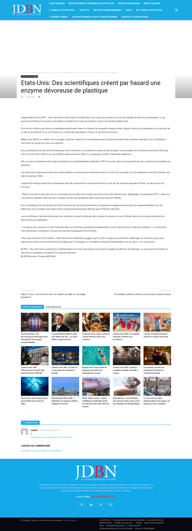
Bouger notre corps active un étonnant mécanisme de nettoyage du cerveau (94, 370)
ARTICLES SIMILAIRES (32, 307)
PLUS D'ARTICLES (53, 307)
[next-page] (27, 412)
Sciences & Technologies (39, 72)
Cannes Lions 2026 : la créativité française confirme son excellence (126, 337)
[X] (30, 108)
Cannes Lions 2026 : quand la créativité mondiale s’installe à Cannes (125, 370)
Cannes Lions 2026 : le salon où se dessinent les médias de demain (64, 370)
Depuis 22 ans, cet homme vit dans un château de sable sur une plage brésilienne (53, 295)
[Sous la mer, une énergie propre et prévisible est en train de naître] (34, 386)
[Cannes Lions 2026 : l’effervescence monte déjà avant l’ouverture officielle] (34, 355)
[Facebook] (24, 108)
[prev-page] (22, 412)
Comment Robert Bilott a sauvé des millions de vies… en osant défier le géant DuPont (64, 337)
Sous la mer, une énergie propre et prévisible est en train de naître (34, 401)
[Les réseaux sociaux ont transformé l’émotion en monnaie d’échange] (157, 355)
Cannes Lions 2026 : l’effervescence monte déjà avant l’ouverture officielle (32, 370)
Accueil (24, 72)
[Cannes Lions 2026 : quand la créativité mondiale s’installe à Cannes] (126, 355)
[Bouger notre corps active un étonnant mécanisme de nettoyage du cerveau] (96, 355)
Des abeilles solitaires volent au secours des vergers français (142, 294)
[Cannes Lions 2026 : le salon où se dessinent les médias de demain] (65, 355)
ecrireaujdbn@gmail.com (103, 496)
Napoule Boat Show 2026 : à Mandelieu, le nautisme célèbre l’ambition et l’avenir (65, 401)
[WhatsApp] (43, 108)
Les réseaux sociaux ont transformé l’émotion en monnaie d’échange (154, 370)
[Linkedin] (49, 108)
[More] (56, 108)
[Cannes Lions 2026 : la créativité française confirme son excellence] (126, 322)
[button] (176, 10)
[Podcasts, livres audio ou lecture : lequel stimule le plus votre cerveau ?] (96, 322)
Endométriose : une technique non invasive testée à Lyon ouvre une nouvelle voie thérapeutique (126, 401)
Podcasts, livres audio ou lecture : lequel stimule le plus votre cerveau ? (96, 337)
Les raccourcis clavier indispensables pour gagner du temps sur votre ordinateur (157, 401)
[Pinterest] (36, 108)
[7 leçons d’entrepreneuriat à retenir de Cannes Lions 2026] (157, 322)
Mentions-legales (70, 520)
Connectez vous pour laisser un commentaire (51, 437)
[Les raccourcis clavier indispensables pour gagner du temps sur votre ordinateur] (157, 386)
